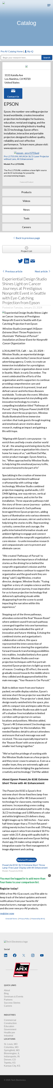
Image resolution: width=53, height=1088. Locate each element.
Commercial (10, 1020)
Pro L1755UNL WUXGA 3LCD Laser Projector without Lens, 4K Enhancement (26, 157)
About (7, 990)
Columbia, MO (11, 1047)
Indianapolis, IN (12, 1056)
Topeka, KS (10, 1062)
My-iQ (30, 51)
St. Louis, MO (10, 1044)
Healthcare (9, 1032)
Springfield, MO (12, 1050)
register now (7, 913)
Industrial (8, 1035)
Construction (10, 1023)
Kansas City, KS (12, 1066)
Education (9, 1026)
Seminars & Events (13, 996)
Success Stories (12, 1003)
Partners (8, 999)
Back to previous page (27, 238)
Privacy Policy (24, 919)
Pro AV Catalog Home (12, 51)
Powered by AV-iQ (38, 919)
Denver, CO (10, 1059)
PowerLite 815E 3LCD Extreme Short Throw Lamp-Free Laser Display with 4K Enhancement (25, 866)
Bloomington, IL (12, 1053)
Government (10, 1029)
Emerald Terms (11, 919)
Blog (6, 993)
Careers (8, 1006)
